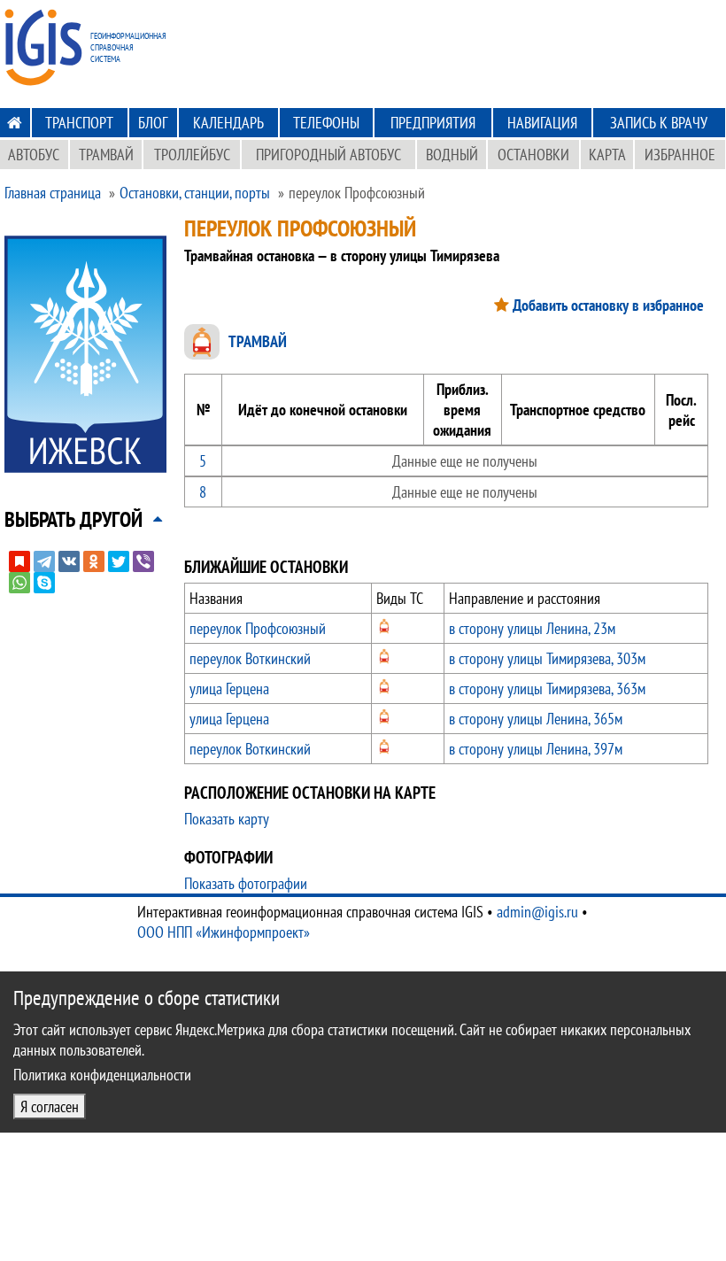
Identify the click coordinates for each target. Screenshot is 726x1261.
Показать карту (226, 818)
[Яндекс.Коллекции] (19, 561)
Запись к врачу (658, 122)
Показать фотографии (245, 883)
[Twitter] (118, 561)
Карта (607, 154)
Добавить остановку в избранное (608, 305)
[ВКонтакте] (69, 561)
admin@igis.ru (537, 911)
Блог (152, 122)
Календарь (228, 122)
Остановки (533, 154)
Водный (452, 154)
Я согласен (49, 1106)
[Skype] (44, 582)
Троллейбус (192, 154)
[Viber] (143, 561)
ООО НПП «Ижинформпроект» (223, 932)
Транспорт (79, 122)
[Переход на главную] (14, 122)
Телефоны (326, 122)
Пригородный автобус (328, 154)
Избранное (680, 154)
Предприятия (432, 122)
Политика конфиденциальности (102, 1074)
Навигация (542, 122)
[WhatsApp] (19, 582)
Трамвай (106, 154)
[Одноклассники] (93, 561)
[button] (73, 519)
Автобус (33, 154)
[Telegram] (44, 561)
